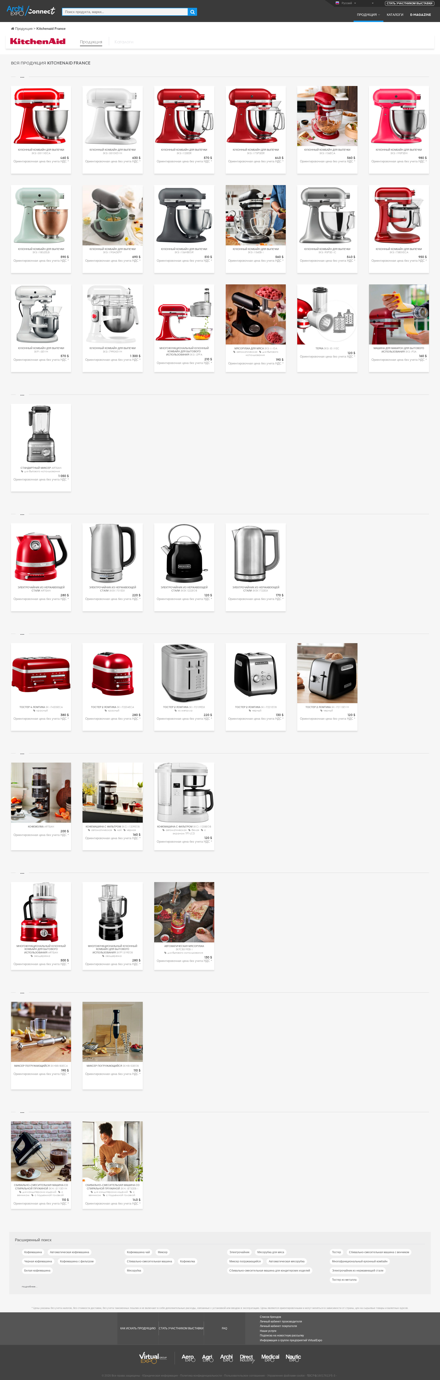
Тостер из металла (344, 1279)
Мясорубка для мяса (270, 1252)
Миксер (163, 1252)
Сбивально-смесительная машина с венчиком (379, 1252)
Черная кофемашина (38, 1261)
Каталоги (395, 14)
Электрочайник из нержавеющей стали (357, 1270)
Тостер (336, 1252)
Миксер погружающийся (245, 1261)
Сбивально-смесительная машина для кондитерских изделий (269, 1270)
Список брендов (270, 1317)
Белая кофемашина (37, 1270)
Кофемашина (33, 1252)
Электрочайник (239, 1252)
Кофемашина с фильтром (77, 1261)
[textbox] (125, 12)
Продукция (367, 14)
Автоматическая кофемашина (69, 1252)
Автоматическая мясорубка (287, 1261)
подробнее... (30, 1286)
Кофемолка (187, 1261)
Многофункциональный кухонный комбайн (360, 1261)
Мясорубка (134, 1270)
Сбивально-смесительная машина (149, 1261)
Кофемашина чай (138, 1252)
